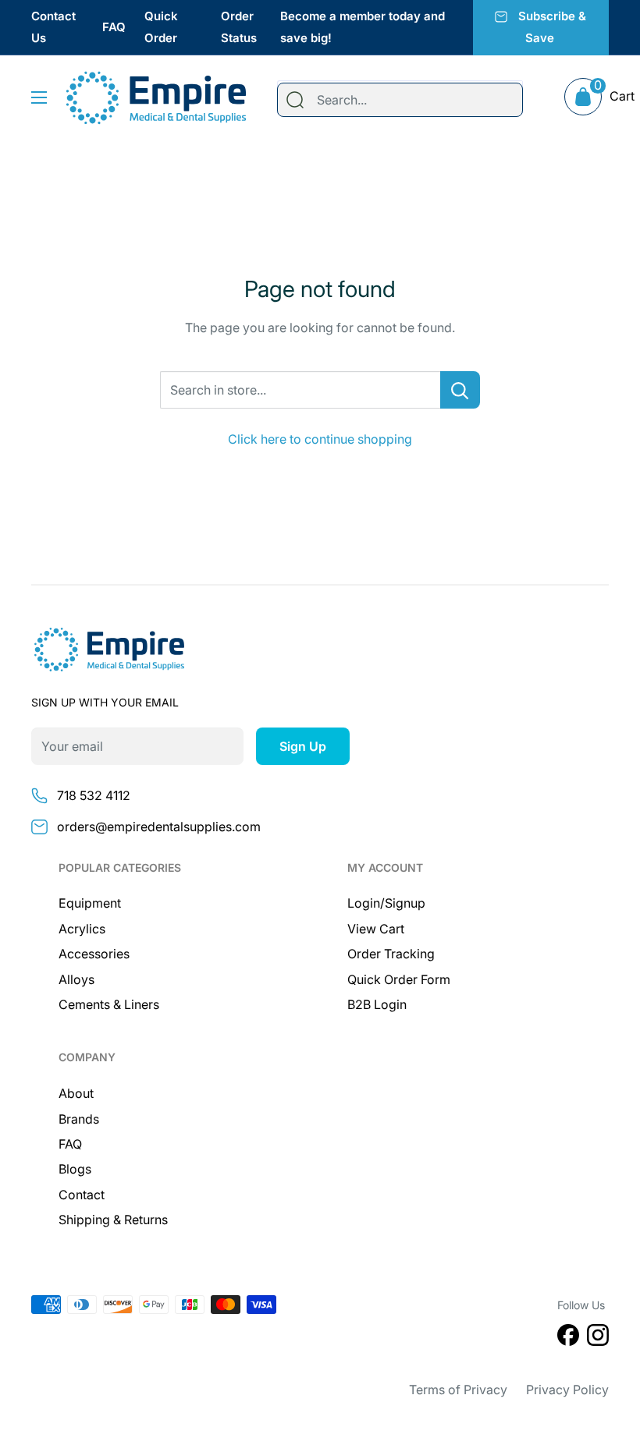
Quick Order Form (398, 979)
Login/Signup (386, 903)
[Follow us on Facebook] (568, 1338)
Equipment (90, 903)
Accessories (94, 953)
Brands (79, 1119)
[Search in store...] (460, 390)
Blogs (75, 1169)
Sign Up (302, 746)
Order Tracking (391, 953)
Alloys (76, 979)
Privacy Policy (567, 1389)
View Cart (375, 928)
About (76, 1093)
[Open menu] (39, 97)
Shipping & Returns (113, 1219)
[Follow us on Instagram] (598, 1338)
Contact (82, 1194)
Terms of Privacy (458, 1389)
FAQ (114, 26)
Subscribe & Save (552, 27)
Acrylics (82, 928)
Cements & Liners (109, 1004)
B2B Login (377, 1004)
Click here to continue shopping (320, 439)
